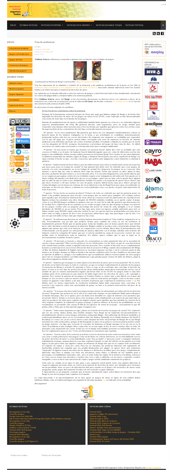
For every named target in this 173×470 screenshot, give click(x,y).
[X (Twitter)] (19, 146)
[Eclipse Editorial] (153, 124)
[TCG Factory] (153, 97)
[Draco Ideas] (153, 238)
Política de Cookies (19, 455)
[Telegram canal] (19, 152)
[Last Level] (153, 170)
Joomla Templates (153, 468)
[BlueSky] (19, 141)
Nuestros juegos (16, 89)
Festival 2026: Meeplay (19, 434)
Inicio (13, 25)
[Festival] (19, 217)
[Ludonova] (153, 80)
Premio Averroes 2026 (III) (20, 416)
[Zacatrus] (154, 214)
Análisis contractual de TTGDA (22, 428)
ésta (133, 281)
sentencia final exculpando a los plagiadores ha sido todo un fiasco (65, 88)
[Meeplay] (154, 52)
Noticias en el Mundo (78, 25)
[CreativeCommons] (19, 122)
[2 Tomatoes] (153, 205)
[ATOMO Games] (154, 189)
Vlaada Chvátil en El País (20, 425)
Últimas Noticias (28, 25)
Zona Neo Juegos (16, 414)
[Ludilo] (153, 221)
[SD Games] (153, 230)
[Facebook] (19, 129)
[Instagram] (19, 135)
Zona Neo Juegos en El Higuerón (23, 441)
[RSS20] (19, 158)
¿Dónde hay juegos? (17, 71)
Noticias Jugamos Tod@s (109, 25)
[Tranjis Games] (153, 142)
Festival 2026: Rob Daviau (20, 430)
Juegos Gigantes (16, 94)
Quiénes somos (16, 83)
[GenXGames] (153, 180)
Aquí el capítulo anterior (87, 82)
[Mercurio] (153, 88)
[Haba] (153, 162)
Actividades (14, 100)
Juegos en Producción (19, 54)
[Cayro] (153, 152)
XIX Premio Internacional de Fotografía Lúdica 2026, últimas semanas (40, 419)
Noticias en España (51, 25)
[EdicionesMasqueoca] (153, 115)
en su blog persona (121, 101)
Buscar (12, 111)
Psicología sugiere (17, 432)
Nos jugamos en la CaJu (19, 412)
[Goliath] (153, 105)
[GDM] (153, 133)
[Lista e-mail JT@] (19, 170)
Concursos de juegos (18, 65)
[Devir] (153, 72)
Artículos (46, 49)
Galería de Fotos (16, 105)
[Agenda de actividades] (19, 190)
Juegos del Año (15, 60)
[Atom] (19, 164)
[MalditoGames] (153, 197)
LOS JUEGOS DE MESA (18, 49)
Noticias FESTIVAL (134, 25)
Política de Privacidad (51, 455)
